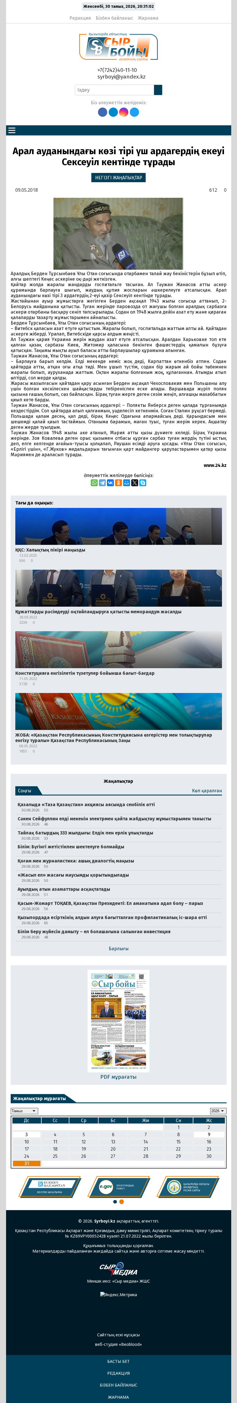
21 (146, 1149)
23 (209, 1149)
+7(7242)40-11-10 (116, 70)
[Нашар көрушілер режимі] (164, 15)
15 (178, 1142)
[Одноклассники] (118, 482)
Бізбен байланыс (114, 18)
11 (55, 1142)
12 (84, 1142)
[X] (134, 482)
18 (55, 1149)
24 (26, 1156)
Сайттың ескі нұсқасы (118, 1334)
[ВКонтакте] (110, 482)
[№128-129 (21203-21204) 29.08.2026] (119, 1022)
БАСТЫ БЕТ (118, 1361)
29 (178, 1156)
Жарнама (148, 18)
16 (209, 1142)
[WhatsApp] (94, 482)
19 (84, 1149)
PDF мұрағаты (118, 1077)
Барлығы (119, 948)
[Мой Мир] (126, 482)
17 (27, 1149)
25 (55, 1156)
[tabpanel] (49, 1187)
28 (145, 1156)
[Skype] (142, 482)
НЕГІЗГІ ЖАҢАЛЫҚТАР (118, 177)
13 (113, 1142)
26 (83, 1156)
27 (113, 1156)
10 (26, 1142)
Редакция (80, 18)
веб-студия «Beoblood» (118, 1344)
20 (113, 1149)
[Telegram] (102, 482)
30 (209, 1156)
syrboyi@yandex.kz (121, 76)
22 (178, 1149)
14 (145, 1142)
